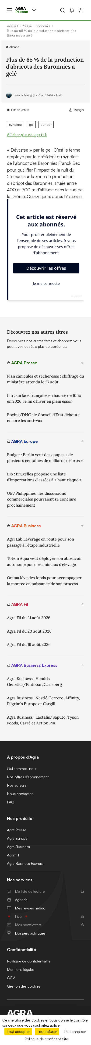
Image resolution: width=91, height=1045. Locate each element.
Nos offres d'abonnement (28, 777)
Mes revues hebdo (30, 908)
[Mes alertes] (72, 10)
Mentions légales (21, 969)
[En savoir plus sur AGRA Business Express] (82, 665)
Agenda (21, 899)
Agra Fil (13, 855)
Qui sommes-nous (22, 768)
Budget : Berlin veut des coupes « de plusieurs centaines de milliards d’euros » (45, 457)
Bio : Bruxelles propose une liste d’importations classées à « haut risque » (44, 477)
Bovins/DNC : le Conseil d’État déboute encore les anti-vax (43, 417)
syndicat (15, 124)
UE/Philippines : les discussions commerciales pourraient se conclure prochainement (41, 499)
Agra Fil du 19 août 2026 (29, 644)
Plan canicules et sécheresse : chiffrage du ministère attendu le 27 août (45, 379)
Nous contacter (20, 793)
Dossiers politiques (30, 933)
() (27, 134)
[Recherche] (62, 10)
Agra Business (18, 846)
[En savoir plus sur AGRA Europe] (82, 441)
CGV (11, 977)
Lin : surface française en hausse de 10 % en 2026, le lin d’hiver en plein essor (44, 398)
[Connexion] (81, 10)
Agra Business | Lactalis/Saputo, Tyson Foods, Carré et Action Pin (43, 720)
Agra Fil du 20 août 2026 (29, 631)
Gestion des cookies (23, 986)
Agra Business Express (25, 863)
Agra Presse (16, 830)
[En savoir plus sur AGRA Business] (82, 525)
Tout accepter (18, 1031)
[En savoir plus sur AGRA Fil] (82, 604)
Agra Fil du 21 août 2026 (28, 617)
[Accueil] (45, 1013)
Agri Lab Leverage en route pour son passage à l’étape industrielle (40, 542)
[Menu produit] (34, 10)
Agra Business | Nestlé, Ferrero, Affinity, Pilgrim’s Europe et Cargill (43, 701)
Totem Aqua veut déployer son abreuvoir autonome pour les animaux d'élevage (44, 561)
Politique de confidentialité (29, 961)
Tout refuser (47, 1031)
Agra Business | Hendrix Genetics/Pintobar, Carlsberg (34, 681)
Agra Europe (17, 838)
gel (31, 124)
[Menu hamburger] (9, 10)
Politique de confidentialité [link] (46, 1039)
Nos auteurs (17, 785)
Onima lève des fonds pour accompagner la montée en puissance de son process (44, 580)
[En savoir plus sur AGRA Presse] (82, 362)
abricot (46, 124)
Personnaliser (75, 1031)
